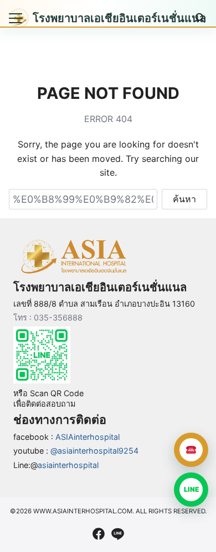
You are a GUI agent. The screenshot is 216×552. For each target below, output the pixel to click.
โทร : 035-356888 (48, 317)
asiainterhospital (68, 465)
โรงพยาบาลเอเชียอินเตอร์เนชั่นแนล (119, 18)
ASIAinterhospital (87, 436)
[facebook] (98, 534)
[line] (117, 534)
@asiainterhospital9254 (94, 450)
